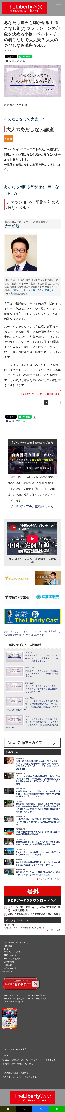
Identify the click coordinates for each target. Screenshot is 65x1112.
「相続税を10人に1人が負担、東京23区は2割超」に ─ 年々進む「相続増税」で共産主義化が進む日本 (38, 822)
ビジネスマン (26, 631)
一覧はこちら (54, 930)
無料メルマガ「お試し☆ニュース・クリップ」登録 (25, 995)
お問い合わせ (10, 968)
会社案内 (8, 964)
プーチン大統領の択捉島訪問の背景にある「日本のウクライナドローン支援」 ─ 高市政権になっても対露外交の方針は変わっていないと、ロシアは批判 (38, 780)
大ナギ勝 (17, 634)
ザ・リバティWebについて (16, 942)
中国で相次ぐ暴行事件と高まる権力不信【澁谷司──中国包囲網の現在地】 (38, 833)
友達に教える (16, 61)
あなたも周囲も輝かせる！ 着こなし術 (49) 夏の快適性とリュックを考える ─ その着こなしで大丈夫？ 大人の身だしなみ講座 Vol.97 (32, 705)
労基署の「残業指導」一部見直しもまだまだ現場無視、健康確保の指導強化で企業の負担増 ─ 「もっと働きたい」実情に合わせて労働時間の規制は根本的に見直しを (38, 807)
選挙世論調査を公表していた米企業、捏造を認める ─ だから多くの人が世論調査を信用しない (38, 843)
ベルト (45, 631)
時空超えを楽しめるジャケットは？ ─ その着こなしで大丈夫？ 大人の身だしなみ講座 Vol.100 (42, 658)
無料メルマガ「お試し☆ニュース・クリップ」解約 (25, 998)
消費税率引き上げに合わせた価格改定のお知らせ (24, 927)
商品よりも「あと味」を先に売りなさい (35, 290)
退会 (6, 948)
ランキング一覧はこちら (49, 878)
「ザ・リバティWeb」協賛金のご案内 (30, 506)
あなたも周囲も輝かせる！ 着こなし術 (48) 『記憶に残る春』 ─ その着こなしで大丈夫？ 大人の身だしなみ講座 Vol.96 (32, 723)
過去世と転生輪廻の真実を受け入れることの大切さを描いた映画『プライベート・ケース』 (38, 863)
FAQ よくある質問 (12, 958)
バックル (37, 631)
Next (56, 402)
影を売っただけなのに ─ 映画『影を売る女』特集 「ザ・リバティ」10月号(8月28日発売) (38, 873)
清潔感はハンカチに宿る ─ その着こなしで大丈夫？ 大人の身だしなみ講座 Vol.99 (42, 673)
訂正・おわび (10, 955)
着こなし (15, 631)
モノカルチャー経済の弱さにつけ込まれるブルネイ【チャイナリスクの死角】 (38, 853)
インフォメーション (17, 920)
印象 (42, 634)
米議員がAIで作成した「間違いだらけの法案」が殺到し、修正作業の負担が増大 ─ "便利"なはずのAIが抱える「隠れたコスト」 (38, 794)
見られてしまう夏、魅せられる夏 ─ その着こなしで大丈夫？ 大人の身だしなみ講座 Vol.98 (42, 689)
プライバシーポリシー (14, 951)
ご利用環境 (9, 961)
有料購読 (8, 945)
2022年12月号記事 (30, 634)
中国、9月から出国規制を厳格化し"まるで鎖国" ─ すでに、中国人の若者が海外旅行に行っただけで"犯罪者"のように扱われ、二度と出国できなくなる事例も (38, 765)
